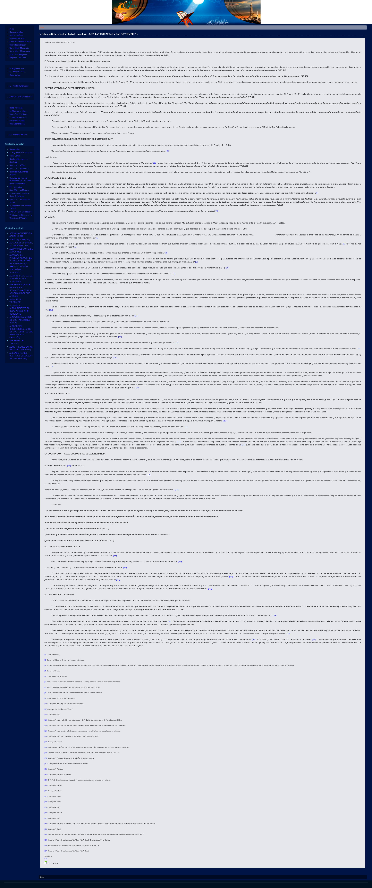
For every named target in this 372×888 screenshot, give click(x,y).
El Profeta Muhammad (18, 85)
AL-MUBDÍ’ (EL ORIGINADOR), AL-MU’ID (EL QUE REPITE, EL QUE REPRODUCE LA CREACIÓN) (21, 332)
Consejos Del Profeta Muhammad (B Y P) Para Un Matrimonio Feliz (20, 180)
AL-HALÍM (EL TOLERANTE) (15, 300)
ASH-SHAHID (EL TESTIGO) (17, 342)
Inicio (42, 27)
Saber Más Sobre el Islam (20, 41)
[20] (225, 421)
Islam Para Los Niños (18, 114)
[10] (227, 268)
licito (45, 858)
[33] (45, 829)
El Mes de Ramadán (17, 117)
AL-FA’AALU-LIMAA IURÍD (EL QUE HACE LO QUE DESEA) (20, 320)
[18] (51, 366)
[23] (243, 445)
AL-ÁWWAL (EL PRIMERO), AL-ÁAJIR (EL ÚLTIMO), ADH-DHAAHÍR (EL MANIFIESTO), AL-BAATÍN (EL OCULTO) (20, 260)
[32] (45, 823)
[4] (216, 211)
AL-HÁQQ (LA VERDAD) (19, 239)
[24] (45, 780)
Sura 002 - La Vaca (17, 165)
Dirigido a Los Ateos (17, 57)
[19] (137, 388)
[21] (186, 427)
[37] (314, 639)
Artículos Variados (16, 120)
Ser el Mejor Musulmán (19, 48)
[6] (344, 244)
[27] (45, 796)
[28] (45, 802)
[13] (136, 316)
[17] (115, 357)
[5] (97, 238)
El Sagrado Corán (16, 68)
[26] (45, 791)
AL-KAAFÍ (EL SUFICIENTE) (15, 271)
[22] (179, 442)
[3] (317, 193)
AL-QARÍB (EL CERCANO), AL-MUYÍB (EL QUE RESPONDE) (21, 278)
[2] (45, 660)
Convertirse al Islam (17, 44)
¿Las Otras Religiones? (19, 54)
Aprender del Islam (17, 38)
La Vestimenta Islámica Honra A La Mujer (19, 194)
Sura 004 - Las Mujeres (19, 190)
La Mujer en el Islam (17, 111)
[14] (120, 337)
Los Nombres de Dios (18, 134)
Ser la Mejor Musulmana (19, 51)
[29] (45, 807)
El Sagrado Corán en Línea (20, 152)
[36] (253, 639)
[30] (45, 813)
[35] (288, 633)
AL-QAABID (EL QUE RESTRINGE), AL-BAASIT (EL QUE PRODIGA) (20, 356)
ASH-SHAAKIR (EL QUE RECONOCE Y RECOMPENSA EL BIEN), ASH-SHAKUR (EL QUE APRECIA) (20, 290)
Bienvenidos (14, 149)
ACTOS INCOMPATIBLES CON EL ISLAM (20, 234)
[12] (51, 310)
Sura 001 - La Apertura (18, 168)
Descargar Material (17, 123)
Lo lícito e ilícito (16, 35)
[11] (173, 274)
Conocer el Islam (16, 32)
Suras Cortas (14, 74)
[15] (176, 342)
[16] (358, 348)
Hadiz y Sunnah (16, 107)
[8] (166, 253)
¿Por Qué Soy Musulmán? (20, 96)
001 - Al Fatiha (15, 186)
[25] (149, 475)
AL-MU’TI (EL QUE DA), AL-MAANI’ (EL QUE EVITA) (21, 348)
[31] (45, 818)
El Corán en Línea (17, 71)
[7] (45, 687)
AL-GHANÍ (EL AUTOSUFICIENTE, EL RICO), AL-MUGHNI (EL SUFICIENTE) (19, 309)
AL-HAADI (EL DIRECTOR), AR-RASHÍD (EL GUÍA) (21, 244)
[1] (168, 151)
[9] (196, 262)
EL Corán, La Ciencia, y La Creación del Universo (20, 216)
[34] (169, 621)
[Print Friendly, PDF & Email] (45, 863)
